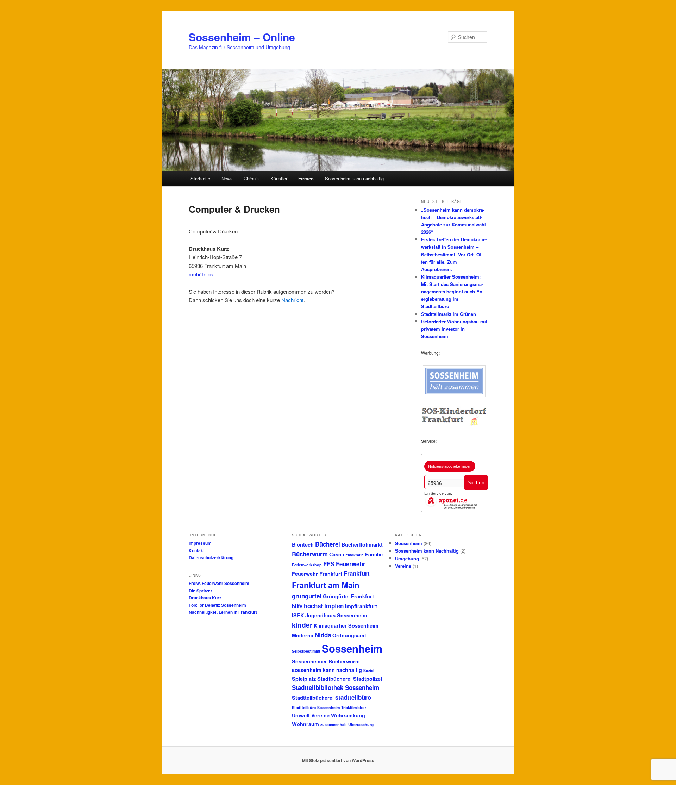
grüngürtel (306, 596)
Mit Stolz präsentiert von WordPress (338, 760)
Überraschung (361, 724)
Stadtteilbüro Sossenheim (316, 707)
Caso (335, 554)
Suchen (476, 482)
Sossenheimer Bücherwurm (326, 661)
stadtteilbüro (353, 697)
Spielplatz (304, 678)
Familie (374, 554)
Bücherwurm (310, 554)
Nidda (323, 635)
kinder (302, 625)
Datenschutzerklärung (211, 557)
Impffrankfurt (361, 606)
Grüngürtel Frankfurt (348, 596)
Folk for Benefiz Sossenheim (217, 605)
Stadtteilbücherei (313, 697)
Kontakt (197, 550)
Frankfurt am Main (325, 585)
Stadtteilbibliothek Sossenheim (335, 687)
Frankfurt (357, 573)
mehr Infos (201, 274)
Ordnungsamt (349, 635)
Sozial (368, 670)
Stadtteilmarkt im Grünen (448, 314)
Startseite (200, 178)
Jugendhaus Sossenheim (336, 615)
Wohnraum (305, 724)
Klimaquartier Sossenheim (346, 625)
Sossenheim (352, 648)
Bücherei (327, 544)
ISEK (298, 615)
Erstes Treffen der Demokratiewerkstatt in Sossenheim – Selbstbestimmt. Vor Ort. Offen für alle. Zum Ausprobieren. (454, 254)
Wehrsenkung (348, 715)
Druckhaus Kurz (205, 597)
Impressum (200, 543)
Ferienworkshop (307, 564)
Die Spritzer (200, 590)
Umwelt (301, 715)
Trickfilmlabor (353, 707)
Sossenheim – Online (242, 36)
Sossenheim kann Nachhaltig (427, 550)
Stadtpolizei (367, 678)
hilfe (297, 606)
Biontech (303, 544)
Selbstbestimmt (306, 651)
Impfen (334, 606)
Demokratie (353, 554)
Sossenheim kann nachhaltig (354, 178)
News (227, 178)
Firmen (306, 178)
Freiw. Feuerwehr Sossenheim (219, 583)
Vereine (320, 715)
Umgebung (407, 558)
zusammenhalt (333, 724)
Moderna (302, 635)
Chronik (251, 178)
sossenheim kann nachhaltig (327, 669)
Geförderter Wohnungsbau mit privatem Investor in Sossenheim (454, 328)
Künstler (278, 178)
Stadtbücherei (334, 678)
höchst (313, 606)
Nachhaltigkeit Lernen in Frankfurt (223, 612)
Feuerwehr (350, 564)
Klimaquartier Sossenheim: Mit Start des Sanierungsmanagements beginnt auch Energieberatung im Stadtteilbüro (452, 291)
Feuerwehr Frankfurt (317, 573)
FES (328, 564)
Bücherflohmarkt (362, 544)
